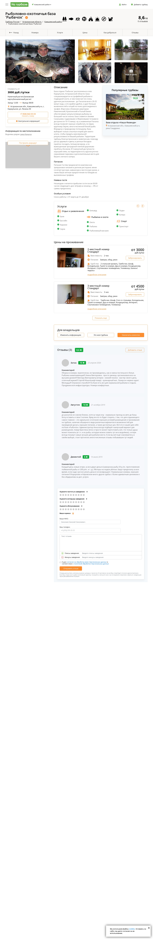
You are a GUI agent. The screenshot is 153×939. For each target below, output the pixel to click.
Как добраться (110, 32)
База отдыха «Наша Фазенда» (121, 122)
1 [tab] (119, 118)
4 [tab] (126, 118)
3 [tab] (124, 118)
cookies (132, 929)
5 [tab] (128, 118)
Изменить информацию (70, 335)
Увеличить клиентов (131, 335)
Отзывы (135, 32)
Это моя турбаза (101, 335)
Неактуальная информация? (29, 121)
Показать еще (101, 318)
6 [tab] (130, 118)
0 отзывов (143, 21)
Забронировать (135, 258)
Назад (16, 32)
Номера (34, 32)
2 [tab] (122, 118)
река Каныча (26, 134)
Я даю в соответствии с (85, 563)
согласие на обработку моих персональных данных (87, 562)
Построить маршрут (28, 143)
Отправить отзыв (70, 568)
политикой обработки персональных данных (91, 564)
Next (142, 205)
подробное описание (96, 274)
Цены (85, 32)
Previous (137, 205)
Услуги (60, 32)
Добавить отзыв (135, 350)
